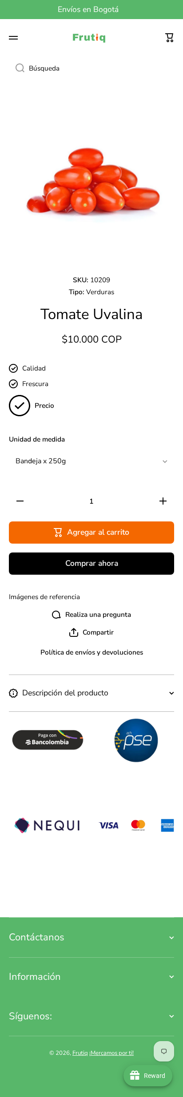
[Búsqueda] (16, 68)
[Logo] (91, 38)
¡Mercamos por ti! (111, 1053)
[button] (169, 37)
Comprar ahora (91, 563)
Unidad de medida (37, 439)
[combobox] (91, 68)
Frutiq (80, 1053)
